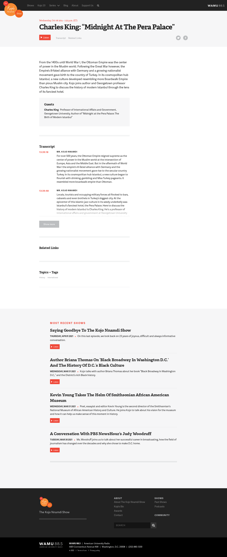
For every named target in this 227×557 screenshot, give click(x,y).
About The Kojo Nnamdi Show (129, 502)
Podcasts (160, 506)
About (75, 5)
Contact (118, 515)
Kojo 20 (41, 5)
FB (185, 38)
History (42, 277)
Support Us (88, 5)
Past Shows (161, 502)
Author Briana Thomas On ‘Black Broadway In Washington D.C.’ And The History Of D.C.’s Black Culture (109, 362)
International (53, 277)
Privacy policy (95, 550)
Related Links (74, 38)
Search (153, 525)
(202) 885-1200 (135, 546)
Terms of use (82, 550)
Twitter (178, 38)
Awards (118, 510)
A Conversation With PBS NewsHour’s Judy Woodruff (100, 433)
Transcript (61, 38)
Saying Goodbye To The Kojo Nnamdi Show (90, 330)
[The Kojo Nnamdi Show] (13, 8)
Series (52, 5)
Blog (65, 5)
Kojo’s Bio (119, 506)
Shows (30, 5)
